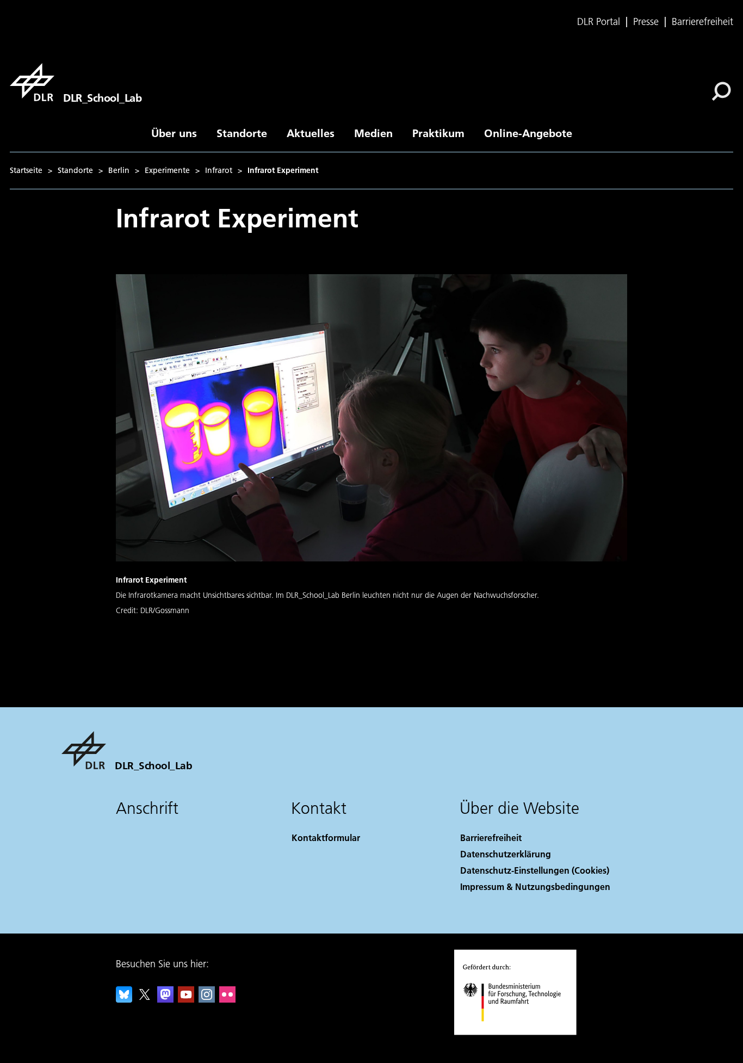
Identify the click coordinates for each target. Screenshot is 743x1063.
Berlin (118, 170)
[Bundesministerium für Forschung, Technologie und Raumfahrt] (522, 1032)
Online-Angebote (528, 133)
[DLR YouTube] (186, 999)
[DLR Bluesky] (124, 999)
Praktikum (438, 133)
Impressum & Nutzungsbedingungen (535, 886)
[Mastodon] (165, 999)
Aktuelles (311, 133)
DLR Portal (598, 22)
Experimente (167, 170)
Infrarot (218, 170)
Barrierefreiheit (702, 22)
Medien (373, 133)
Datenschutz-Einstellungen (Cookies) (534, 870)
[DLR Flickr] (227, 999)
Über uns (174, 133)
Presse (646, 22)
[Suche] (722, 90)
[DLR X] (145, 999)
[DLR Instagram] (207, 999)
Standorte (241, 133)
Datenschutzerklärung (505, 854)
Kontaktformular (326, 837)
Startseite (26, 170)
